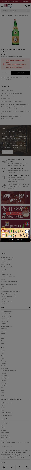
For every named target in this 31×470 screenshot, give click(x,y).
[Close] (26, 231)
